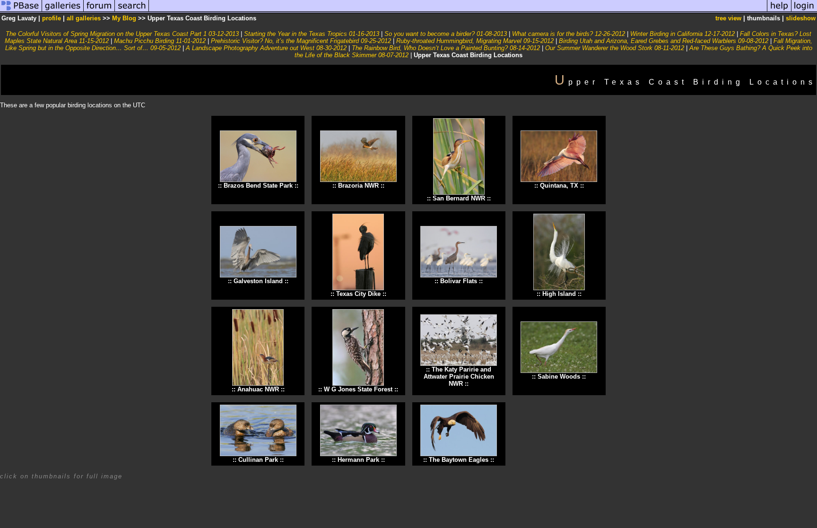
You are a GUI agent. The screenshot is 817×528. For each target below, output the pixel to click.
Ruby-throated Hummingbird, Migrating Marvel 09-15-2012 (475, 40)
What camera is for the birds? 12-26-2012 (568, 33)
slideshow (801, 18)
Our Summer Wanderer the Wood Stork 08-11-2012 (614, 48)
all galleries (84, 18)
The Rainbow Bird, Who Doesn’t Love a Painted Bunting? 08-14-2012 (446, 48)
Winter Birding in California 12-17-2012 (682, 33)
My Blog (124, 18)
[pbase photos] (21, 11)
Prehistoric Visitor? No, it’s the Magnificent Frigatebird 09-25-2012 (301, 40)
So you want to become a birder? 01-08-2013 (445, 33)
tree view (728, 18)
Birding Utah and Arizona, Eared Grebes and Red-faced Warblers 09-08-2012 (663, 40)
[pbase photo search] (132, 11)
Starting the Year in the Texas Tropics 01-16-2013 (311, 33)
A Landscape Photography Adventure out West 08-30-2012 (266, 48)
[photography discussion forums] (99, 11)
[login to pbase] (804, 11)
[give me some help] (779, 11)
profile (51, 18)
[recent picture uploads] (63, 11)
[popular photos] (458, 11)
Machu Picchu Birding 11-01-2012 (160, 40)
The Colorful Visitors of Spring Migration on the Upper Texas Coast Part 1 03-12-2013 (122, 33)
